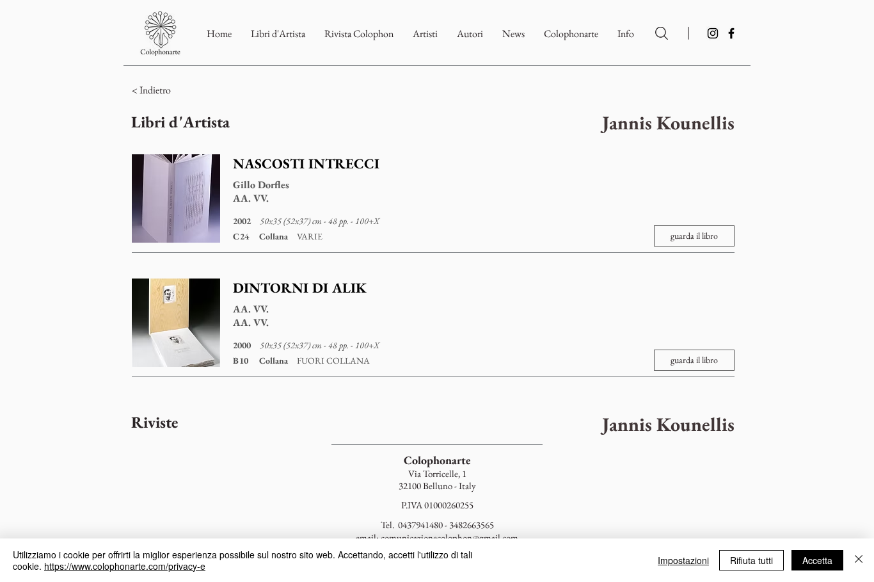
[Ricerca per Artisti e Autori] (661, 33)
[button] (571, 33)
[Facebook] (731, 33)
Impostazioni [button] (683, 560)
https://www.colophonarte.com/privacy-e (124, 566)
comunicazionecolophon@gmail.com (449, 537)
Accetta (817, 560)
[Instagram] (713, 33)
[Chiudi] (858, 560)
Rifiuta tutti (751, 560)
